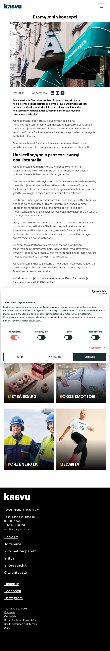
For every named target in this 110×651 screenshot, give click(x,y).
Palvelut (11, 537)
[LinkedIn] (52, 93)
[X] (62, 93)
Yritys (9, 558)
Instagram (13, 598)
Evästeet (9, 612)
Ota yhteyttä (15, 572)
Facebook (12, 591)
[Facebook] (57, 93)
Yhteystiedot (15, 565)
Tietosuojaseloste (15, 608)
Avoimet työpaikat (20, 551)
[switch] (41, 337)
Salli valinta (55, 357)
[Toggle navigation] (102, 6)
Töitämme (12, 544)
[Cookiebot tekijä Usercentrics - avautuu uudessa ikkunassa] (94, 292)
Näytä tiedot (95, 348)
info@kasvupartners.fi (17, 529)
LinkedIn (11, 584)
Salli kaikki (90, 357)
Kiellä (20, 357)
